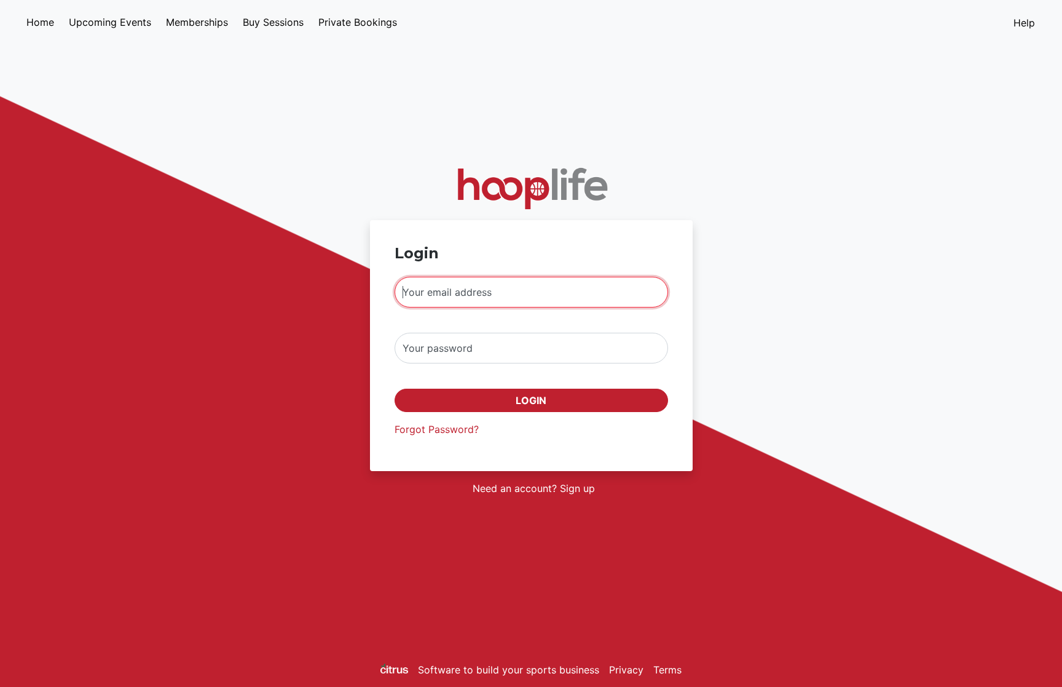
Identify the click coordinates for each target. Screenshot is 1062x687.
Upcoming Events (110, 22)
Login (531, 400)
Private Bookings (357, 22)
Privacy (626, 670)
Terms (667, 670)
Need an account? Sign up (534, 488)
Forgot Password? (437, 429)
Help (1024, 23)
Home (40, 22)
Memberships (197, 22)
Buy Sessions (273, 22)
